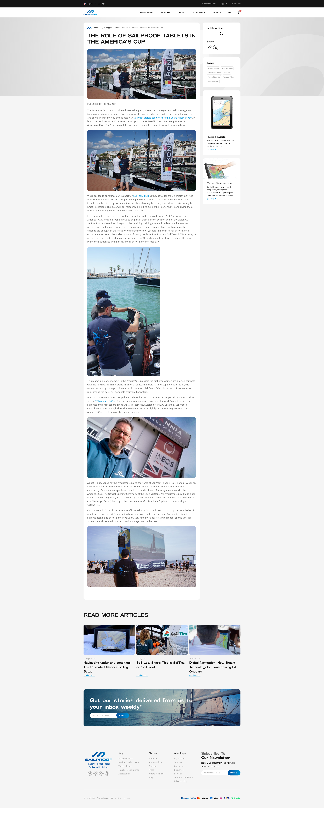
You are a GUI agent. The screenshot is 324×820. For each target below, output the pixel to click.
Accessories (198, 12)
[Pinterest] (107, 773)
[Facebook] (101, 773)
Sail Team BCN (141, 195)
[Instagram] (95, 773)
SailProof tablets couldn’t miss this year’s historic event (163, 117)
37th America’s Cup (105, 401)
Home (95, 27)
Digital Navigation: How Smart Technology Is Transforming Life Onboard (213, 667)
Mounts (181, 12)
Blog (229, 12)
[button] (209, 47)
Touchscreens (165, 12)
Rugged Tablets (146, 12)
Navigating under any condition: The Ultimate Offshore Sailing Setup (107, 667)
